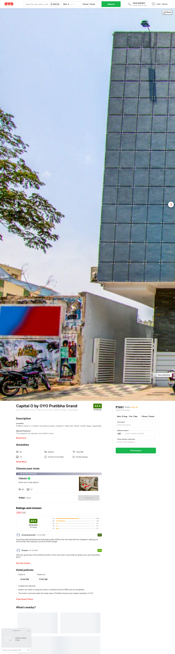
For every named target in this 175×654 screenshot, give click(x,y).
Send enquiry (135, 450)
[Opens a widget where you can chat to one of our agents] (16, 640)
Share (168, 12)
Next (171, 204)
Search (111, 4)
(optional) (126, 439)
